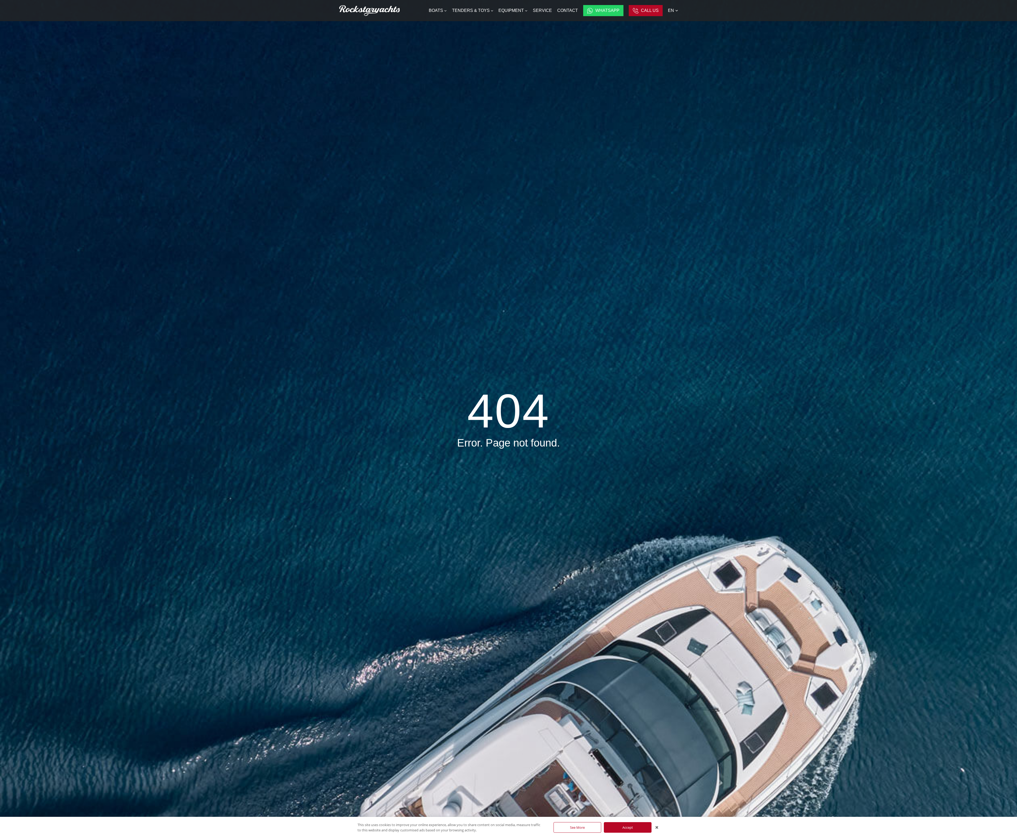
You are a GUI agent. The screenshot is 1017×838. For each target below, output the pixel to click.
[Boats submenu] (445, 10)
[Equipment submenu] (526, 10)
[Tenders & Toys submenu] (492, 10)
